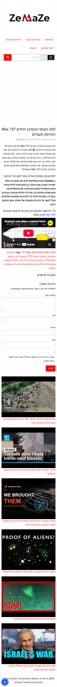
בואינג (43, 256)
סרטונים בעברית (25, 264)
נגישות (33, 48)
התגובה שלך (50, 295)
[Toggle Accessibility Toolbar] (5, 682)
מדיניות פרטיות (13, 40)
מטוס (52, 264)
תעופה (52, 268)
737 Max (26, 252)
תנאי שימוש (47, 48)
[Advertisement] (28, 91)
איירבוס (10, 252)
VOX (53, 252)
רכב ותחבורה (10, 264)
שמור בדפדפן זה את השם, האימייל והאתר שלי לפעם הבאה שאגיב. (31, 359)
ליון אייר (23, 260)
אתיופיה (51, 256)
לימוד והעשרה (11, 260)
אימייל (52, 327)
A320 (35, 252)
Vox (30, 150)
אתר (53, 339)
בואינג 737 (33, 256)
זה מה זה (20, 139)
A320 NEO (44, 252)
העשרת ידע (21, 256)
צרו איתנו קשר (33, 40)
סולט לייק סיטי (42, 264)
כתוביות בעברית (35, 260)
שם (54, 315)
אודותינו (49, 40)
